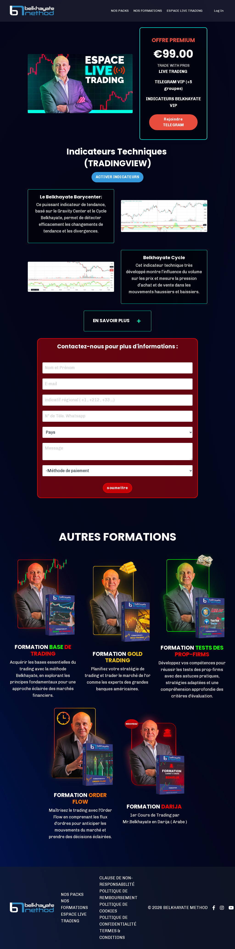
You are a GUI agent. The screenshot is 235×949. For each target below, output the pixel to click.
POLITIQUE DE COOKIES (113, 908)
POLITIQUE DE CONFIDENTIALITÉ (117, 921)
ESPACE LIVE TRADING (184, 11)
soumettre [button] (117, 488)
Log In (219, 11)
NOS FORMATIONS (147, 11)
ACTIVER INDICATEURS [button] (118, 177)
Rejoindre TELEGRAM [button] (173, 122)
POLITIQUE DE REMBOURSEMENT (118, 894)
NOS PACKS (120, 11)
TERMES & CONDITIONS (112, 934)
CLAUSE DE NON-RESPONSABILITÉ (116, 881)
